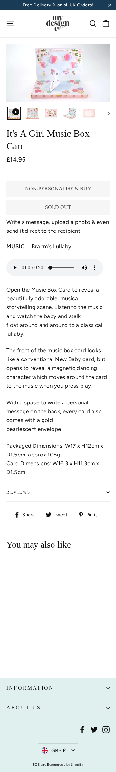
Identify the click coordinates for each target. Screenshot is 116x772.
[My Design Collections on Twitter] (94, 729)
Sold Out (58, 207)
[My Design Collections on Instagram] (106, 729)
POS (36, 764)
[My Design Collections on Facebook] (82, 729)
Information (30, 688)
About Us (23, 707)
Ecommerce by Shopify (65, 764)
